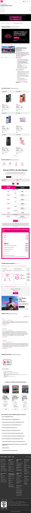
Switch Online (15, 19)
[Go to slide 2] (13, 44)
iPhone (18, 60)
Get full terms (15, 40)
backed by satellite (22, 80)
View (5, 409)
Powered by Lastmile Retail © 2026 (15, 511)
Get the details (16, 37)
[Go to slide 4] (10, 57)
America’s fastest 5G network (22, 79)
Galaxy (21, 60)
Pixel (25, 60)
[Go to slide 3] (21, 44)
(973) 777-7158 (25, 404)
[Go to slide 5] (13, 57)
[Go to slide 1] (4, 44)
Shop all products (15, 155)
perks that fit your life (19, 56)
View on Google (5, 336)
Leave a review (26, 316)
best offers (28, 54)
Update (16, 293)
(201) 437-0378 (15, 404)
